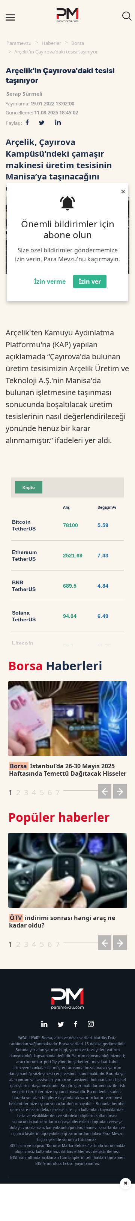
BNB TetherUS (24, 585)
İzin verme (50, 281)
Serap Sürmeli (24, 93)
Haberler (51, 43)
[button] (104, 793)
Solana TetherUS (24, 616)
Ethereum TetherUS (24, 555)
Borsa (77, 43)
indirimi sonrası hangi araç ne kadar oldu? (62, 921)
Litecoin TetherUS (24, 646)
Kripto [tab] (28, 487)
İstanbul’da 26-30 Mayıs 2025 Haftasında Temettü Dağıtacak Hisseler (67, 770)
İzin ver (90, 281)
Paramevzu (19, 43)
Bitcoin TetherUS (24, 525)
